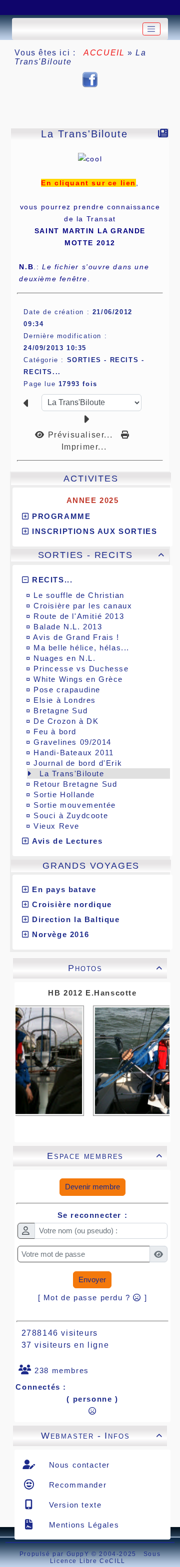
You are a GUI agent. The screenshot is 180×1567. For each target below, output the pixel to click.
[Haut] (17, 7)
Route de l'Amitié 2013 (79, 616)
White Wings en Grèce (78, 679)
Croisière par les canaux (83, 605)
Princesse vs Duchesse (81, 668)
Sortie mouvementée (75, 805)
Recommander (76, 1485)
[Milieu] (42, 7)
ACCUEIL (105, 52)
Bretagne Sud (61, 710)
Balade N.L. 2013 (68, 626)
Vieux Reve (57, 826)
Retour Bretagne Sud (75, 784)
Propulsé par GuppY (56, 1554)
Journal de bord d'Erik (78, 763)
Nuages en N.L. (65, 658)
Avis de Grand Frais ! (76, 637)
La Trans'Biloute (72, 773)
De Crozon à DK (66, 721)
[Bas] (67, 7)
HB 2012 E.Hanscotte (92, 993)
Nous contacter (78, 1465)
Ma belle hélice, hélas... (82, 647)
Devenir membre (92, 1186)
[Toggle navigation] (151, 28)
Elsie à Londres (65, 700)
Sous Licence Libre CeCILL (105, 1558)
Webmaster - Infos (102, 1436)
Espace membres (105, 1156)
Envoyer (92, 1279)
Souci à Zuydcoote (71, 815)
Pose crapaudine (67, 689)
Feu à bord (55, 731)
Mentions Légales (82, 1525)
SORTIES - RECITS (102, 555)
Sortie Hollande (64, 794)
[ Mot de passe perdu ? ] (93, 1297)
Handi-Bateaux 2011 (74, 752)
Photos (115, 968)
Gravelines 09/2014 (73, 742)
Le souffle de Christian (79, 595)
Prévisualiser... (80, 435)
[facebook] (90, 79)
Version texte (74, 1505)
